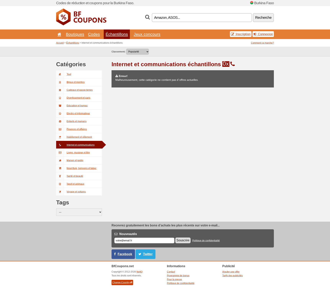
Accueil (60, 43)
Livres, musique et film (78, 152)
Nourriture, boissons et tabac (81, 168)
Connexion (265, 34)
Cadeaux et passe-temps (80, 90)
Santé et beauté (75, 176)
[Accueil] (58, 34)
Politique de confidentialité (206, 240)
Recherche (263, 18)
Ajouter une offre (230, 271)
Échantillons (117, 34)
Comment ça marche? (262, 43)
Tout (69, 74)
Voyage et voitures (76, 191)
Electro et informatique (78, 113)
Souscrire (182, 240)
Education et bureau (77, 105)
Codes (94, 34)
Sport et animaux (75, 184)
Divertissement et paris (78, 97)
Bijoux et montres (76, 82)
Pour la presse (174, 279)
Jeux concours (147, 34)
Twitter (148, 254)
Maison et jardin (75, 160)
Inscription (243, 34)
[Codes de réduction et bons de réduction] (81, 24)
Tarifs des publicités (232, 275)
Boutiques (75, 34)
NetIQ (139, 271)
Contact (171, 271)
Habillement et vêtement (79, 137)
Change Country (120, 282)
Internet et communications (81, 145)
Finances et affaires (77, 129)
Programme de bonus (178, 275)
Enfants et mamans (77, 121)
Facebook (125, 254)
